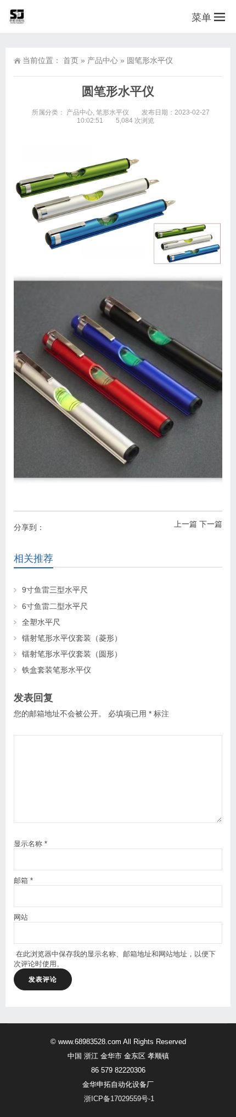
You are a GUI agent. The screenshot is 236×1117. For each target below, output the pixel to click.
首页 (70, 60)
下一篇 (210, 524)
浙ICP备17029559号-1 (119, 1099)
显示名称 (30, 844)
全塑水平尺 (41, 622)
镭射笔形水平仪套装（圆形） (72, 653)
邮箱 (23, 880)
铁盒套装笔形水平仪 (56, 669)
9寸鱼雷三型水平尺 (55, 589)
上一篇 (185, 524)
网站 (21, 917)
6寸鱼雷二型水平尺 (55, 606)
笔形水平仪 (112, 112)
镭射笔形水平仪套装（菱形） (72, 638)
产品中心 (102, 60)
